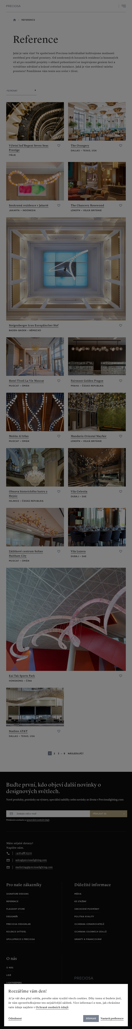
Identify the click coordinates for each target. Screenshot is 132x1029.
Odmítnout (15, 1018)
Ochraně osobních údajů (52, 1007)
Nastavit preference (112, 1018)
